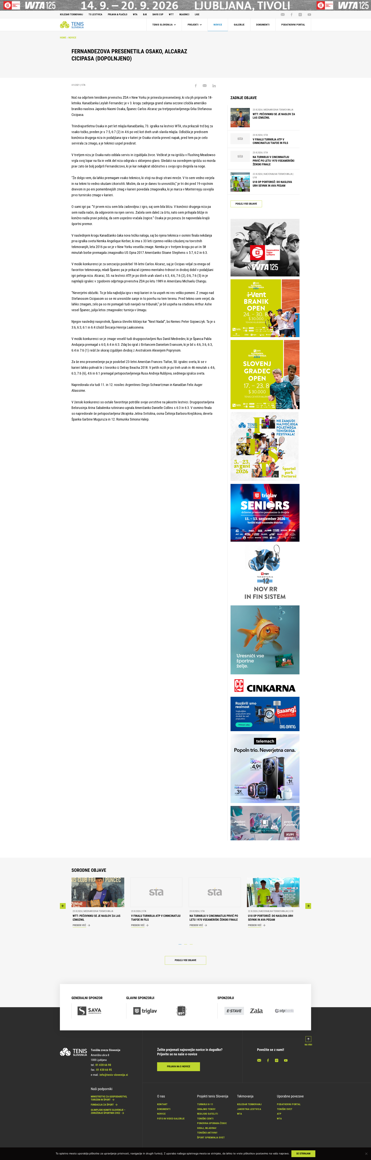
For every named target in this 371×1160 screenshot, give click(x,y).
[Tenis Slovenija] (72, 24)
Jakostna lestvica (249, 1109)
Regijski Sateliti (207, 1113)
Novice (72, 37)
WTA (239, 1113)
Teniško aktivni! (207, 1132)
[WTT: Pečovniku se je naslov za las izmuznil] (240, 117)
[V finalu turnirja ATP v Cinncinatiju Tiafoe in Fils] (240, 139)
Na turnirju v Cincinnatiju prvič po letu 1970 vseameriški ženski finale (273, 160)
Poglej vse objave (246, 203)
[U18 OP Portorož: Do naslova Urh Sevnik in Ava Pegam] (240, 182)
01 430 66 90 (103, 1065)
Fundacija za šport (102, 1104)
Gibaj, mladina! (206, 1128)
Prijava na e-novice (178, 1066)
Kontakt (162, 1104)
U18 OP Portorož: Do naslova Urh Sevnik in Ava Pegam (272, 183)
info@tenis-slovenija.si (114, 1075)
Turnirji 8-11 (205, 1104)
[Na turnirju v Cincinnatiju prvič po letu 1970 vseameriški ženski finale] (240, 158)
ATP (279, 1113)
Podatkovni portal (289, 1104)
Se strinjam (303, 1153)
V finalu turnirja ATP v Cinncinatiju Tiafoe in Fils (270, 141)
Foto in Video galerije (171, 1118)
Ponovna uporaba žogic (212, 1123)
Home (63, 37)
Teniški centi (205, 1118)
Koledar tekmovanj (249, 1104)
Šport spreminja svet (211, 1137)
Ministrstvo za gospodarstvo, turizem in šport (109, 1098)
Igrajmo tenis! (206, 1109)
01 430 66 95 (104, 1070)
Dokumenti (163, 1109)
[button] (63, 906)
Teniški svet (284, 1109)
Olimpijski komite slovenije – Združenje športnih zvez (108, 1112)
